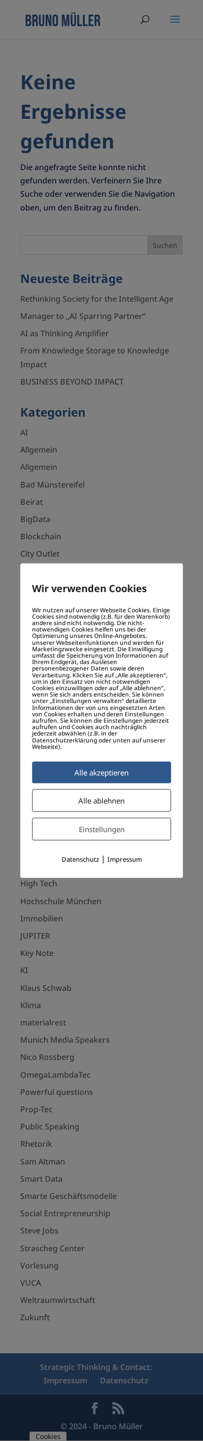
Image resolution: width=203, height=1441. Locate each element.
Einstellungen (102, 829)
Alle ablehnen (101, 801)
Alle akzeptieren (101, 772)
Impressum (124, 859)
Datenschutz (80, 859)
